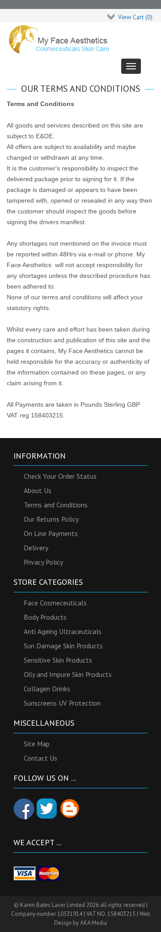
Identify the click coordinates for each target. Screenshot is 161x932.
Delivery (36, 547)
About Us (37, 490)
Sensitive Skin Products (58, 659)
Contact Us (40, 757)
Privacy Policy (43, 561)
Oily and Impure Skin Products (68, 674)
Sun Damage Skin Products (63, 645)
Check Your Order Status (60, 476)
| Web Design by (80, 914)
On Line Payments (51, 533)
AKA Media (93, 923)
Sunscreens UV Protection (62, 702)
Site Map (37, 743)
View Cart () (135, 17)
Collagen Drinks (47, 688)
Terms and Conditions (56, 504)
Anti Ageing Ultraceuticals (63, 631)
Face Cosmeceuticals (55, 602)
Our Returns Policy (51, 519)
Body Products (45, 617)
